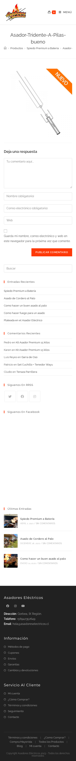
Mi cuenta (14, 693)
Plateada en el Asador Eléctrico (23, 320)
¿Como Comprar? (54, 737)
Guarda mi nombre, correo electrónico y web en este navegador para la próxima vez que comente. (37, 238)
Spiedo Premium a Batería (20, 290)
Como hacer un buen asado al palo (25, 305)
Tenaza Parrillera (26, 371)
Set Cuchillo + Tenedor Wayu (35, 364)
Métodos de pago (18, 646)
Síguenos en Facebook (23, 411)
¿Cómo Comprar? (18, 699)
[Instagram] (34, 396)
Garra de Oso (29, 357)
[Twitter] (10, 396)
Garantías (13, 664)
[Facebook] (22, 396)
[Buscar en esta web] (38, 268)
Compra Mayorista (21, 741)
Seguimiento (16, 711)
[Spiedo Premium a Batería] (11, 521)
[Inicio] (5, 48)
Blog (20, 746)
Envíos (12, 658)
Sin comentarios (45, 523)
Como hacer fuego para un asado (24, 313)
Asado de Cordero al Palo (19, 298)
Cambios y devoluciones (23, 670)
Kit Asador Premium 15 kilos (33, 342)
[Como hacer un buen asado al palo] (11, 561)
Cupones (13, 652)
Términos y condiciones (22, 705)
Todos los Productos (51, 741)
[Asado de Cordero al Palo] (11, 541)
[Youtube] (23, 606)
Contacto (13, 717)
